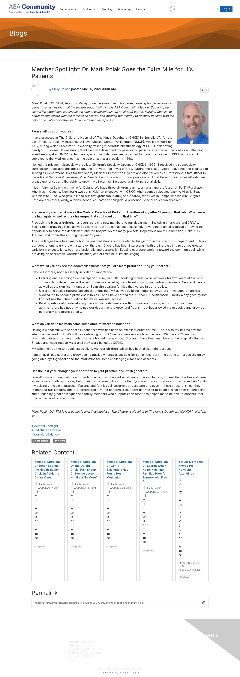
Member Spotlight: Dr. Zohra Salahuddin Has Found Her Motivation (119, 469)
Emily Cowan (61, 89)
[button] (68, 9)
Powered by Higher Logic (120, 672)
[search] (174, 9)
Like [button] (204, 89)
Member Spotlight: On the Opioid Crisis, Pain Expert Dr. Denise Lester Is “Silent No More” (84, 469)
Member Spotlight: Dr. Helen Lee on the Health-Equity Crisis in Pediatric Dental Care (47, 469)
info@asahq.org (85, 660)
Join (124, 641)
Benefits (127, 649)
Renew (126, 645)
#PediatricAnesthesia (46, 430)
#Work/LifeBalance (45, 434)
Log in (226, 9)
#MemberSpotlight (45, 426)
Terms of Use (184, 645)
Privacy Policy (184, 641)
